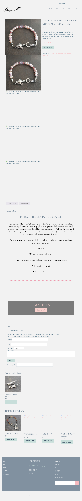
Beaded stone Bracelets (63, 53)
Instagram (31, 473)
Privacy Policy (59, 477)
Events (63, 8)
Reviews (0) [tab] (24, 203)
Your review (11, 350)
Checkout (57, 471)
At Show (52, 53)
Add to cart (48, 47)
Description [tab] (12, 203)
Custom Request (33, 470)
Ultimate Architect (34, 495)
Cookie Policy (6, 474)
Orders (57, 464)
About (70, 8)
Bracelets (45, 55)
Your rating (10, 348)
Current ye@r (11, 365)
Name (9, 339)
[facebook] (67, 3)
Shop (56, 8)
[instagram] (70, 3)
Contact (5, 471)
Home (50, 8)
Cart (76, 8)
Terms (56, 474)
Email (9, 344)
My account (58, 461)
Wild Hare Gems (54, 495)
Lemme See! (41, 310)
